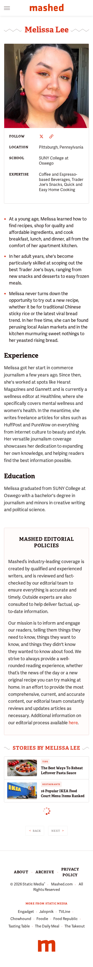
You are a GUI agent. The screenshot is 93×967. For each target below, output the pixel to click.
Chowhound (20, 918)
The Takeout (74, 926)
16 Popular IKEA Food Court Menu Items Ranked (63, 793)
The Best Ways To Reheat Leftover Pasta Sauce (62, 770)
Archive (44, 872)
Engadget (26, 911)
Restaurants (51, 784)
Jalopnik (46, 911)
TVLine (64, 911)
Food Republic (65, 918)
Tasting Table (19, 926)
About (21, 872)
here (73, 722)
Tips (45, 761)
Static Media (33, 884)
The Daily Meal (47, 926)
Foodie (42, 918)
